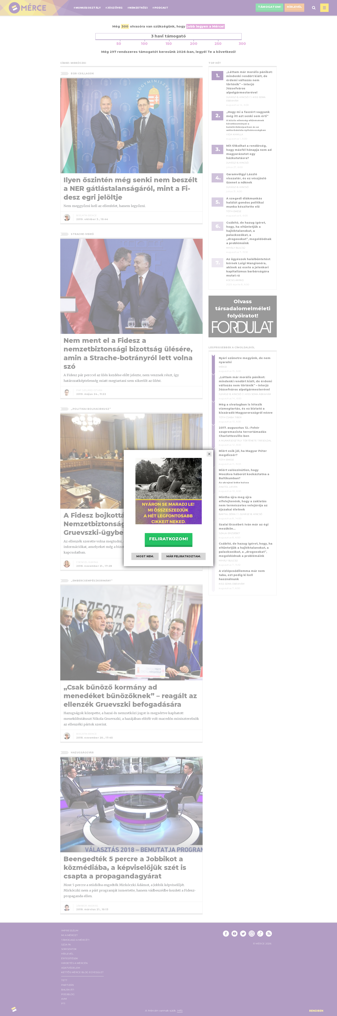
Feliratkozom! (168, 538)
